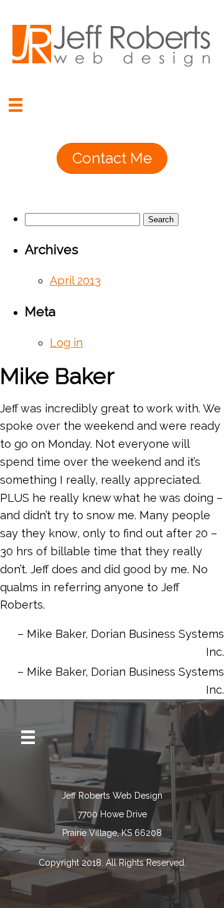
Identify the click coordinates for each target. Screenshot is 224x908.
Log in (66, 342)
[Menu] (15, 105)
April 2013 (75, 280)
